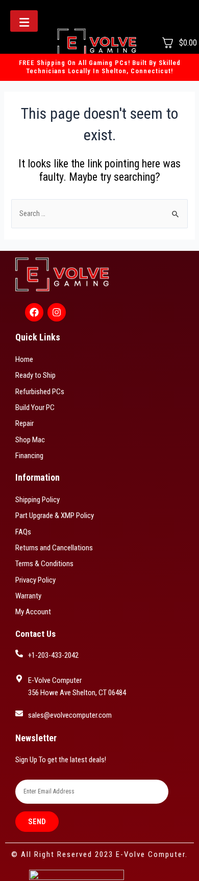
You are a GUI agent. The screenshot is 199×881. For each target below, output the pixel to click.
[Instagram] (56, 312)
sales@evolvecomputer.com (70, 715)
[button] (24, 21)
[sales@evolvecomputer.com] (19, 713)
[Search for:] (99, 213)
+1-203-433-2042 (53, 655)
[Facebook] (34, 312)
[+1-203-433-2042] (19, 653)
